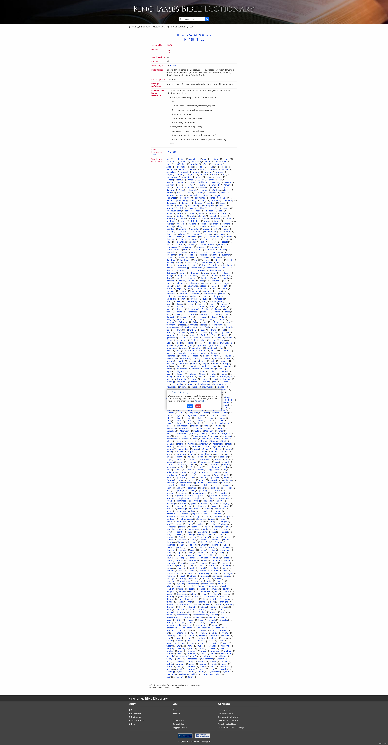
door (203, 275)
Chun (195, 239)
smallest (204, 557)
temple (181, 591)
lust (200, 423)
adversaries (221, 161)
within (201, 661)
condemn (200, 247)
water (225, 643)
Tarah (223, 586)
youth (226, 671)
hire (168, 374)
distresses (171, 273)
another (203, 174)
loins (222, 418)
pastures (215, 477)
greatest (202, 345)
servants (205, 537)
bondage (210, 210)
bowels (191, 216)
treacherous (172, 617)
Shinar (204, 545)
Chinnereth (184, 239)
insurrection (207, 387)
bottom (180, 216)
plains (180, 488)
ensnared (171, 293)
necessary (181, 454)
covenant (217, 252)
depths (194, 265)
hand (212, 350)
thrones (229, 604)
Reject (198, 406)
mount (170, 446)
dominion (192, 275)
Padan (206, 475)
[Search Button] (207, 19)
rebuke (225, 506)
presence (183, 493)
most (228, 444)
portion (214, 488)
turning (170, 622)
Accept (190, 406)
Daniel (205, 257)
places (227, 485)
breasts (194, 218)
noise (200, 456)
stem (225, 570)
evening (195, 299)
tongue (180, 612)
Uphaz (202, 630)
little (169, 418)
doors (214, 275)
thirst (180, 601)
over (226, 472)
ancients (220, 172)
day (196, 260)
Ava (190, 185)
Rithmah (181, 521)
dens (169, 265)
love (221, 420)
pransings (203, 490)
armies (170, 179)
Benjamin (186, 203)
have (216, 355)
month (180, 444)
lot (210, 420)
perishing (227, 480)
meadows (181, 433)
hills (202, 371)
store (179, 573)
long (169, 420)
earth (191, 280)
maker (169, 425)
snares (170, 560)
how (215, 379)
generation (172, 337)
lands (179, 410)
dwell (225, 278)
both (169, 216)
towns (169, 614)
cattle (216, 229)
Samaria (170, 529)
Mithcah (202, 441)
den (218, 262)
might (206, 438)
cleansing (181, 242)
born (200, 213)
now (180, 462)
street (182, 576)
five (226, 314)
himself (225, 371)
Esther (169, 296)
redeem (208, 508)
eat (224, 280)
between (221, 205)
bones (169, 213)
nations (213, 451)
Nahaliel (217, 449)
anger (180, 174)
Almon (182, 169)
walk (211, 640)
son (182, 563)
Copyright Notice (180, 727)
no (189, 456)
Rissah (169, 521)
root (179, 524)
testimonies (182, 594)
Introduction (145, 27)
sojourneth (193, 560)
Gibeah (218, 337)
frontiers (192, 330)
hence (213, 366)
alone (192, 169)
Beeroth (194, 195)
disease (201, 270)
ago (201, 167)
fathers (212, 306)
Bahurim (170, 190)
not (227, 459)
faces (179, 304)
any (224, 174)
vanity (225, 633)
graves (180, 345)
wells (202, 648)
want (183, 643)
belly (204, 200)
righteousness (186, 519)
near (169, 454)
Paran (216, 475)
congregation (173, 249)
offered (214, 464)
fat (189, 306)
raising (180, 506)
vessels (202, 635)
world (212, 666)
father (201, 306)
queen (193, 503)
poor (202, 488)
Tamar (201, 586)
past (192, 477)
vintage (201, 638)
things (169, 601)
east (202, 280)
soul (190, 565)
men (169, 436)
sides (203, 550)
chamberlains (210, 231)
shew (182, 545)
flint (224, 317)
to (211, 609)
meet (214, 433)
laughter (192, 410)
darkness (216, 257)
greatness (214, 345)
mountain (182, 446)
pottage (180, 490)
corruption (209, 249)
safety (207, 526)
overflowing (172, 475)
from (179, 330)
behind (223, 198)
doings (180, 275)
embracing (203, 288)
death (218, 260)
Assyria (228, 182)
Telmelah (214, 589)
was (204, 643)
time (224, 607)
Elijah (179, 288)
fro (168, 330)
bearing (212, 192)
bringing (195, 221)
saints (218, 526)
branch (213, 216)
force (228, 322)
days (207, 260)
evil (178, 301)
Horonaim (181, 379)
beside (210, 203)
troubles (224, 620)
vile (178, 638)
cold (168, 244)
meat (203, 433)
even (183, 299)
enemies (170, 291)
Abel (169, 159)
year (213, 669)
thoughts (224, 601)
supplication (185, 581)
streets (193, 576)
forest (182, 324)
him (213, 371)
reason (214, 506)
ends (225, 288)
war (193, 643)
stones (170, 573)
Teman (226, 589)
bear (200, 192)
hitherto (181, 374)
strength (205, 576)
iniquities (171, 387)
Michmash (226, 436)
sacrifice (183, 526)
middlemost (172, 438)
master (196, 431)
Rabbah (204, 503)
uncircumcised (173, 625)
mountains (196, 446)
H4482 (173, 65)
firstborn (192, 314)
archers (199, 177)
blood (225, 208)
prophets (210, 498)
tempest (170, 591)
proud (169, 500)
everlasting (219, 299)
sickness (182, 550)
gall (191, 332)
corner (197, 249)
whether (227, 651)
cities (217, 239)
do (214, 273)
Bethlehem (193, 205)
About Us (176, 713)
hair (222, 348)
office (181, 467)
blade (192, 208)
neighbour (206, 454)
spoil (202, 568)
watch (215, 643)
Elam (214, 286)
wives (224, 661)
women (203, 664)
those (212, 601)
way (179, 646)
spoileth (214, 568)
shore (190, 547)
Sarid (215, 529)
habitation (196, 348)
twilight (181, 622)
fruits (213, 330)
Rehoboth (220, 508)
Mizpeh (213, 441)
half (179, 350)
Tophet (202, 612)
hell (168, 366)
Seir (210, 534)
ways (190, 646)
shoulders (224, 547)
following (183, 322)
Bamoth (193, 190)
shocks (180, 547)
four (196, 327)
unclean (187, 625)
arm (219, 177)
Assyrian (170, 185)
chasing (207, 234)
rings (211, 519)
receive (170, 508)
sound (201, 565)
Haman (191, 350)
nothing (170, 462)
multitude (182, 449)
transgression (183, 614)
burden (214, 223)
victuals (225, 635)
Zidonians (207, 674)
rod (212, 521)
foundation (217, 324)
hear (228, 358)
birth (181, 208)
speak (169, 568)
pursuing (171, 503)
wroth (180, 669)
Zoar (169, 677)
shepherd (171, 545)
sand (204, 529)
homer (225, 374)
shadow (215, 539)
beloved (216, 200)
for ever (217, 322)
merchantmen (199, 436)
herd (169, 368)
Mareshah (171, 431)
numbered (205, 462)
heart (180, 361)
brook (206, 221)
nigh (169, 456)
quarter (182, 503)
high (169, 371)
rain (168, 506)
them (226, 594)
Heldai (215, 363)
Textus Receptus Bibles (227, 724)
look (179, 420)
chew (169, 236)
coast (213, 242)
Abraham (171, 161)
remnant (218, 511)
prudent (208, 500)
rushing (212, 524)
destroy (170, 267)
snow (179, 560)
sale (228, 526)
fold (211, 319)
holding (192, 374)
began (217, 195)
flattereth (171, 317)
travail (215, 614)
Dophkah (226, 275)
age (191, 167)
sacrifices (196, 526)
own (184, 475)
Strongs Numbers (177, 27)
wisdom (220, 658)
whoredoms (226, 653)
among (196, 172)
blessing (214, 208)
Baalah (180, 187)
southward (225, 565)
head (196, 358)
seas (214, 532)
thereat (198, 596)
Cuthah (170, 257)
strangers (171, 576)
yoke (180, 671)
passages (181, 477)
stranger (228, 573)
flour (200, 319)
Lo (189, 418)
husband (193, 381)
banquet (205, 190)
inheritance (218, 384)
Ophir (201, 469)
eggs (226, 283)
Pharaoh (170, 485)
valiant (204, 633)
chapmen (195, 234)
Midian (185, 438)
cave (226, 229)
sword (220, 581)
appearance (172, 177)
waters (170, 646)
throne (218, 604)
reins (191, 511)
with (190, 661)
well (191, 648)
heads (207, 358)
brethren (216, 218)
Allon (223, 167)
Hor (200, 376)
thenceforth (184, 596)
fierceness (192, 311)
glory (214, 340)
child (201, 236)
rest (205, 513)
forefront (171, 324)
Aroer (200, 179)
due (179, 278)
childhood (214, 236)
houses (205, 379)
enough (207, 291)
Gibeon (228, 337)
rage (214, 503)
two (190, 622)
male (207, 425)
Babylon (202, 187)
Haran (193, 353)
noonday (224, 456)
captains (182, 229)
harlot (203, 353)
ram (189, 506)
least (223, 410)
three (206, 604)
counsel (222, 249)
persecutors (185, 482)
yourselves (215, 671)
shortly (212, 547)
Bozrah (202, 216)
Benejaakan (172, 203)
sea (189, 532)
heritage (195, 368)
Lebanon (171, 412)
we (199, 646)
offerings (171, 467)
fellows (216, 309)
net (227, 454)
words (169, 666)
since (179, 555)
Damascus (182, 257)
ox (193, 475)
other (183, 472)
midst (195, 438)
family (213, 304)
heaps (218, 358)
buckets (180, 223)
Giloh (193, 340)
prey (212, 493)
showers (170, 550)
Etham (194, 296)
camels (213, 226)
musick (195, 449)
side (192, 550)
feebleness (193, 309)
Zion (218, 674)
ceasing (170, 231)
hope (190, 376)
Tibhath (192, 607)
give (203, 340)
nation (203, 451)
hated (195, 355)
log (210, 418)
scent (179, 532)
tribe (179, 620)
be (189, 192)
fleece (203, 317)
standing (171, 570)
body (198, 210)
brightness (171, 221)
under (214, 625)
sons (214, 563)
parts (169, 477)
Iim (214, 381)
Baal (168, 187)
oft (191, 467)
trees (169, 620)
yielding (170, 671)
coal (203, 242)
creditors (171, 254)
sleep (182, 557)
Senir (181, 537)
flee (192, 317)
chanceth (171, 234)
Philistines (183, 485)
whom (213, 653)
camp (223, 226)
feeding (205, 309)
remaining (204, 511)
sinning (191, 555)
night (179, 456)
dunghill (204, 278)
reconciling (195, 508)
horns (169, 379)
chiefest (191, 236)
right (228, 516)
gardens (225, 332)
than (194, 594)
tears (180, 589)
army (179, 179)
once (179, 469)
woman (180, 664)
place (216, 485)
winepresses (207, 658)
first (179, 314)
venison (170, 635)
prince (190, 495)
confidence (214, 247)
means (193, 433)
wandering (171, 643)
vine (190, 638)
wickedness (182, 656)
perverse (199, 482)
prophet (197, 498)
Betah (169, 205)
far (168, 306)
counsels (170, 252)
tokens (170, 612)
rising (222, 519)
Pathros (170, 480)
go (223, 340)
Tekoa (202, 589)
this (190, 601)
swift (209, 581)
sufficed (218, 578)
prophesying (184, 498)
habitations (210, 348)
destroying (183, 267)
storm (190, 573)
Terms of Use (178, 720)
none (211, 456)
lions (213, 415)
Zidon (194, 674)
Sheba (180, 542)
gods (179, 343)
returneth (171, 516)
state (192, 570)
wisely (180, 661)
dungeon (192, 278)
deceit (229, 260)
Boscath (212, 213)
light (179, 415)
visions (170, 640)
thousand (171, 604)
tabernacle (193, 583)
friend (229, 327)
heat (212, 361)
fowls (218, 327)
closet (193, 242)
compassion (172, 247)
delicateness (206, 262)
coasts (225, 242)
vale (192, 633)
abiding (180, 159)
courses (194, 252)
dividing (194, 273)
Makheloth (182, 425)
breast (183, 218)
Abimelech (193, 159)
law (201, 410)
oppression (214, 469)
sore (225, 563)
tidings (203, 607)
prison (225, 495)
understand (187, 627)
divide (183, 273)
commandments (206, 244)
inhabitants (203, 384)
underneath (172, 627)
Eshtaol (222, 293)
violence (213, 638)
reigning (181, 511)
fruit (203, 330)
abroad (182, 161)
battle (169, 192)
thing (226, 599)
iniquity (182, 387)
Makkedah (196, 425)
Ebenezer (181, 283)
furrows (181, 332)
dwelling (170, 280)
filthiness (205, 311)
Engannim (195, 291)
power (192, 490)
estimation (182, 296)
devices (226, 267)
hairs (169, 350)
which (169, 653)
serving (170, 539)
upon (212, 630)
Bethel (180, 205)
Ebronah (194, 283)
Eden (204, 283)
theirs (216, 594)
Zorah (190, 677)
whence (191, 651)
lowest (191, 423)
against (180, 167)
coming (191, 244)
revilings (196, 516)
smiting (216, 557)
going (190, 343)
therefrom (210, 596)
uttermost (181, 633)
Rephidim (171, 513)
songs (204, 563)
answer (214, 174)
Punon (219, 500)
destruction (197, 267)
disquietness (215, 270)
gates (192, 335)
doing (169, 275)
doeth (226, 273)
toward (213, 612)
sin (221, 552)
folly (195, 322)
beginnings (200, 198)
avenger (203, 185)
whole (202, 653)
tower (223, 612)
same (180, 529)
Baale (190, 187)
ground (183, 348)
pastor (204, 477)
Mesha (214, 436)
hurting (181, 381)
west (223, 648)
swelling (198, 581)
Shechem (192, 542)
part (226, 475)
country (182, 252)
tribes (190, 620)
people (202, 480)
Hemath (202, 366)
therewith (183, 599)
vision (224, 638)
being (193, 200)
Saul (225, 529)
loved (169, 423)
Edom (215, 283)
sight (169, 552)
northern (192, 459)
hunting (170, 381)
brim (183, 221)
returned (218, 513)
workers (191, 666)
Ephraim (196, 293)
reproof (195, 513)
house (193, 379)
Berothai (198, 203)
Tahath (220, 583)
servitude (182, 539)
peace (191, 480)
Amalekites (172, 172)
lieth (226, 412)
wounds (224, 666)
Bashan (216, 190)
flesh (214, 317)
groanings (171, 348)
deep (179, 262)
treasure (186, 617)
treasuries (211, 617)
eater (169, 283)
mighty (217, 438)
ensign (219, 291)
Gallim (203, 332)
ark (208, 177)
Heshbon (208, 368)
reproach (184, 513)
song (193, 563)
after (205, 164)
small (192, 557)
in (167, 384)
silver (190, 552)
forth (203, 324)
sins (200, 555)
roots (190, 524)
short (201, 547)
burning (170, 226)
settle (193, 539)
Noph (169, 459)
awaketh (215, 185)
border (191, 213)
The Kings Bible (224, 710)
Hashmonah (172, 355)
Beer (182, 195)
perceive (215, 480)
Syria (169, 583)
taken (179, 586)
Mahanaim (224, 423)
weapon (212, 646)
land (169, 410)
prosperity (223, 498)
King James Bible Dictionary (229, 717)
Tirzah (191, 609)
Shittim (170, 547)
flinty (169, 319)
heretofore (182, 368)
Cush (213, 254)
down (169, 278)
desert (204, 265)
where (203, 651)
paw (180, 480)
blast (202, 208)
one (189, 469)
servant (193, 537)
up (189, 630)
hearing (170, 361)
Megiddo (226, 433)
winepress (192, 658)
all (212, 167)
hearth (192, 361)
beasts (223, 192)
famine (224, 304)
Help (190, 27)
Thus (200, 39)
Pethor (224, 482)
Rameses (202, 506)
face (168, 304)
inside (194, 387)
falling (190, 304)
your (201, 671)
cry (180, 254)
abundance (195, 161)
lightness (192, 415)
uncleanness (201, 625)
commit (221, 244)
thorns (202, 601)
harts (213, 353)
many (209, 428)
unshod (170, 630)
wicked (170, 656)
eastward (214, 280)
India (179, 384)
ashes (191, 182)
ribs (206, 516)
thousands (184, 604)
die (189, 270)
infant (190, 384)
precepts (217, 490)
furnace (170, 332)
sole (204, 560)
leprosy (205, 412)
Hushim (205, 381)
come (179, 244)
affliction (181, 164)
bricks (228, 218)
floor (190, 319)
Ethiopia (216, 296)
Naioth (229, 449)
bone (221, 210)
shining (214, 545)
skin (211, 555)
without (213, 661)
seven (204, 539)
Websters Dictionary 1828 (228, 720)
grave (169, 345)
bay (178, 192)
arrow (211, 179)
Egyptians (192, 286)
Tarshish (170, 589)
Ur (168, 633)
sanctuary (193, 529)
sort (179, 565)
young (192, 671)
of (191, 464)
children (227, 236)
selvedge (171, 537)
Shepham (219, 542)
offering (226, 464)
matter (220, 431)
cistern (207, 239)
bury (180, 226)
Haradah (182, 353)
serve (216, 537)
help (179, 366)
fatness (223, 306)
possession (227, 488)
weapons (225, 646)
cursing (203, 254)
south (211, 565)
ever (205, 299)
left (180, 412)
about (215, 159)
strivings (170, 578)
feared (180, 309)
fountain (186, 327)
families (202, 304)
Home (133, 27)
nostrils (218, 459)
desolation (227, 265)
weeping (181, 648)
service (228, 537)
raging (226, 503)
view (169, 638)
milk (226, 438)
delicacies (192, 262)
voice (179, 640)
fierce (179, 311)
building (192, 223)
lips (223, 415)
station (203, 570)
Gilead (169, 340)
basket (227, 190)
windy (169, 658)
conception (187, 247)
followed (170, 322)
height (205, 363)
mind (169, 441)
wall (221, 640)
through (170, 607)
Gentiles (185, 337)
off (202, 464)
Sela (221, 534)
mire (190, 441)
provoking (195, 500)
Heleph (226, 363)
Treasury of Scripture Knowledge (231, 727)
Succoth (206, 578)
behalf (212, 198)
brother (228, 221)
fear (168, 309)
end (214, 288)
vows (200, 640)
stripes (227, 576)
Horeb (212, 376)
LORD (200, 420)
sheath (170, 542)
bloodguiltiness (174, 210)
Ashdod (170, 182)
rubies (201, 524)
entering (183, 293)
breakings (171, 218)
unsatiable (219, 627)
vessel (191, 635)
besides (221, 203)
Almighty (171, 169)
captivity (194, 229)
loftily (200, 418)
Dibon (180, 270)
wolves (170, 664)
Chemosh (219, 234)
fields (169, 311)
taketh (191, 586)
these (194, 599)
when (179, 651)
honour (180, 376)
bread (223, 216)
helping (191, 366)
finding (217, 311)
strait (216, 573)
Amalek (224, 169)
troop (200, 620)
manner (198, 428)
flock (179, 319)
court (205, 252)
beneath (228, 200)
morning (192, 444)
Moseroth (217, 444)
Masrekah (184, 431)
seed (179, 534)
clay (168, 242)
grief (226, 345)
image (227, 381)
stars (181, 570)
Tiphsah (180, 609)
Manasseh (171, 428)
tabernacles (207, 583)
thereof (170, 599)
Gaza (214, 335)
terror (169, 594)
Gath (203, 335)
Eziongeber (217, 301)
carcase (205, 229)
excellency (192, 301)
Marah (220, 428)
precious (170, 493)
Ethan (204, 296)
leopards (194, 412)
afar (168, 164)
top (189, 612)
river (191, 521)
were (213, 648)
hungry (226, 379)
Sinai (169, 555)
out (203, 472)
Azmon (227, 185)
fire (168, 314)
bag (223, 187)
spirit (192, 568)
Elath (224, 286)
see (168, 534)
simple (213, 552)
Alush (213, 169)
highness (181, 371)
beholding (182, 200)
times (169, 609)
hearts (202, 361)
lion (202, 415)
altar (202, 169)
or (225, 469)
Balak (181, 190)
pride (223, 493)
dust (214, 278)
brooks (217, 221)
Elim (190, 288)
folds (222, 319)
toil (222, 609)
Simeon (201, 552)
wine (179, 658)
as (221, 179)
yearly (224, 669)
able (204, 159)
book (179, 213)
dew (168, 270)
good (211, 343)
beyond (170, 208)
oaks (217, 462)
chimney (170, 239)
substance (194, 578)
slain (222, 555)
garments (171, 335)
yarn (202, 669)
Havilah (228, 355)
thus (180, 607)
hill (191, 371)
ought (194, 472)
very (180, 635)
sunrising (171, 581)
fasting (180, 306)
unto (180, 630)
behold (170, 200)
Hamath (202, 350)
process (170, 498)
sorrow (170, 565)
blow (187, 210)
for (204, 322)
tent (216, 591)
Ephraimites (209, 293)
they (205, 599)
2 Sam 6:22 (171, 152)
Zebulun (184, 674)
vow (189, 640)
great (190, 345)
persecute (171, 482)
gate (182, 335)
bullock (203, 223)
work (179, 666)
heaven (223, 361)
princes (201, 495)
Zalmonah (171, 674)
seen (200, 534)
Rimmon (201, 519)
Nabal (205, 449)
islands (221, 387)
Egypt (179, 286)
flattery (182, 317)
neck (193, 454)
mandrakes (185, 428)
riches (218, 516)
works (202, 666)
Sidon (214, 550)
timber (214, 607)
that (205, 594)
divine (205, 273)
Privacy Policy (178, 724)
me (168, 433)
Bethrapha (208, 205)
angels (170, 174)
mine (179, 441)
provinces (181, 500)
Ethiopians (171, 299)
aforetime (194, 164)
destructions (212, 267)
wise (169, 661)
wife (195, 656)
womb (191, 664)
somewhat (171, 563)
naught (225, 451)
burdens (226, 223)
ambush (184, 172)
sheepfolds (205, 542)
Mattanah (208, 431)
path (226, 477)
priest (169, 495)
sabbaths (171, 526)
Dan (193, 257)
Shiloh (193, 545)
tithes (202, 609)
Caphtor (170, 229)
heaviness (171, 363)
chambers (225, 231)
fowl (207, 327)
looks (190, 420)
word (223, 664)
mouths (170, 449)
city (226, 239)
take (168, 586)
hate (184, 355)
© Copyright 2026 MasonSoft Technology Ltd (194, 741)
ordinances (172, 472)
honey (169, 376)
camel (202, 226)
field (226, 309)
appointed (186, 177)
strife (215, 576)
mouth (222, 446)
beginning (184, 198)
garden (214, 332)
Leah (213, 410)
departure (181, 265)
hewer (219, 368)
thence (170, 596)
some (227, 560)
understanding (203, 627)
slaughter (171, 557)
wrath (169, 669)
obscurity (181, 464)
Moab (223, 441)
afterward (218, 164)
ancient (208, 172)
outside (216, 472)
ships (225, 545)
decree (170, 262)
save (169, 532)
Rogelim (225, 521)
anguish (191, 174)
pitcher (206, 485)
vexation (214, 635)
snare (226, 557)
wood (213, 664)
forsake (193, 324)
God (168, 343)
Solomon (217, 560)
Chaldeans (182, 231)
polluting (192, 488)
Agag (169, 167)
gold (200, 343)
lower (179, 423)
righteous (171, 519)
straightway (203, 573)
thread (197, 604)
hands (169, 353)
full (223, 330)
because (170, 195)
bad (213, 187)
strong (182, 578)
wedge (170, 648)
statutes (214, 570)
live (178, 418)
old (225, 467)
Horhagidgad (226, 376)
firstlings (217, 314)
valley (214, 633)
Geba (224, 335)
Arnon (190, 179)
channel (183, 234)
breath (205, 218)
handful (225, 350)
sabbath (224, 524)
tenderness (205, 591)
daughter (171, 260)
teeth (191, 589)
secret (225, 532)
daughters (184, 260)
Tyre (202, 622)
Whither (191, 653)
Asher (180, 182)
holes (202, 374)
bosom (224, 213)
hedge (194, 363)
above (227, 159)
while (179, 653)
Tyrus (212, 622)
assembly (216, 182)
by (190, 226)
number (192, 462)
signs (179, 552)
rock (202, 521)
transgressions (201, 614)
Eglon (169, 286)
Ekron (204, 286)
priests (180, 495)
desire (215, 265)
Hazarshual (172, 358)
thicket (216, 599)
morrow (204, 444)
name (169, 451)
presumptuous (199, 493)
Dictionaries (160, 27)
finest (227, 311)
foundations (172, 327)
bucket (170, 223)
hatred (206, 355)
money (170, 444)
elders (169, 288)
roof (168, 524)
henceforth (227, 366)
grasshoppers (226, 343)
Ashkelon (203, 182)
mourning (210, 446)
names (180, 451)
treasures (198, 617)
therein (223, 596)
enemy (183, 291)
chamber (196, 231)
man (218, 425)
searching (202, 532)
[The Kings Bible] (186, 735)
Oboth (169, 464)
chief (179, 236)
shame (226, 539)
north (179, 459)
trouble (212, 620)
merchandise (183, 436)
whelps (170, 651)
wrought (192, 669)
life (168, 415)
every (169, 301)
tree (222, 617)
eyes (203, 301)
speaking (181, 568)
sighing (225, 550)
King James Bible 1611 (226, 713)
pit (193, 485)
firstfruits (204, 314)
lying (211, 423)
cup (191, 254)
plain (169, 488)
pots (169, 490)
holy (213, 374)
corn (185, 249)
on (168, 469)
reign (169, 511)
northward (205, 459)
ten (190, 591)
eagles (182, 280)
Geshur (206, 337)
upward (223, 630)
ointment (215, 467)
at (179, 185)
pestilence (212, 482)
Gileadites (181, 340)
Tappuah (213, 586)
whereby (215, 651)
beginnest (171, 198)
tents (227, 591)
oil (201, 467)
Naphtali (192, 451)
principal (213, 495)
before (205, 195)
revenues (184, 516)
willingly (222, 656)
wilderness (208, 656)
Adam (207, 161)
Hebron (183, 363)
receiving (181, 508)
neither (218, 454)
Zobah (180, 677)
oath (227, 462)
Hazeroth (185, 358)
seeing (191, 534)
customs (226, 254)
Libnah (216, 412)
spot (225, 568)
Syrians (180, 583)
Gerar (195, 337)
